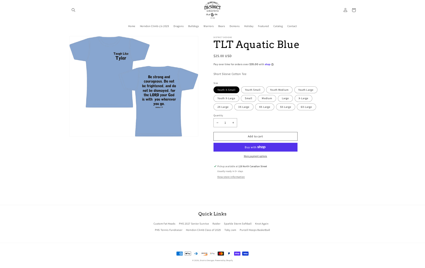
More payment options (255, 156)
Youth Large (306, 90)
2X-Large (223, 107)
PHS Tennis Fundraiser (168, 230)
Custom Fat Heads (164, 223)
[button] (73, 10)
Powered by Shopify (224, 260)
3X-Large (243, 107)
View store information (231, 177)
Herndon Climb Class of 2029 (203, 230)
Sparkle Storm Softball (238, 223)
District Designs (207, 260)
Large (285, 98)
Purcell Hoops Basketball (255, 230)
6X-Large (306, 107)
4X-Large (264, 107)
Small (248, 98)
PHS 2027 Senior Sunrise (194, 223)
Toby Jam (230, 230)
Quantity (218, 115)
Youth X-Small (226, 90)
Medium (267, 98)
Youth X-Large (226, 98)
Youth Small (252, 90)
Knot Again (261, 223)
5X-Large (285, 107)
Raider (216, 223)
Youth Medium (279, 90)
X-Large (303, 98)
